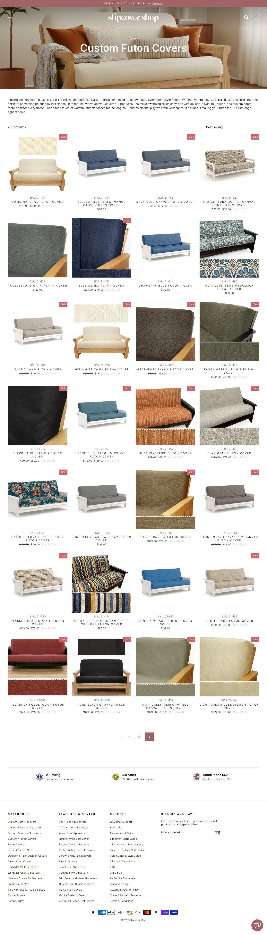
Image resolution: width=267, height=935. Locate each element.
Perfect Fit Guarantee (122, 878)
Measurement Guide (122, 833)
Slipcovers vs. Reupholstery (126, 844)
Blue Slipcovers (68, 861)
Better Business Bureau (60, 779)
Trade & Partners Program (125, 895)
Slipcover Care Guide (122, 861)
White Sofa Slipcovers (72, 833)
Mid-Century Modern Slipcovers (78, 878)
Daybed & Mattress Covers (23, 867)
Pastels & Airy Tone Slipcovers (77, 850)
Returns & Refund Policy (124, 889)
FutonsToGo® (16, 901)
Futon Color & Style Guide (125, 855)
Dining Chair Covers (20, 861)
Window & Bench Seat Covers (76, 901)
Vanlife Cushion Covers (73, 895)
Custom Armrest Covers (22, 838)
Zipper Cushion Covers (21, 850)
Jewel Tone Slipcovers (72, 867)
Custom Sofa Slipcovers (22, 821)
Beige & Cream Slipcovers (74, 844)
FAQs (113, 867)
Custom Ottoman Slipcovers (24, 833)
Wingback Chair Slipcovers (24, 872)
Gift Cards (116, 872)
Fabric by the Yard (19, 884)
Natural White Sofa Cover (74, 838)
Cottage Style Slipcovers (73, 872)
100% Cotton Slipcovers (73, 827)
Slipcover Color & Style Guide (127, 850)
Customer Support (121, 821)
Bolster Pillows (16, 895)
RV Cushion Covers (70, 889)
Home (132, 38)
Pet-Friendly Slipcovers (73, 821)
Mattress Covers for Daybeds (25, 878)
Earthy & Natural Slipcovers (75, 855)
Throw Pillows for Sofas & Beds (26, 889)
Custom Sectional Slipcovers (25, 827)
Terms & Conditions (121, 901)
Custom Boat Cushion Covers (76, 884)
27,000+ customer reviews (138, 779)
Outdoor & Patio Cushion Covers (27, 855)
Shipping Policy (119, 884)
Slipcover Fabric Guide (123, 838)
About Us (115, 827)
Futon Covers (16, 844)
